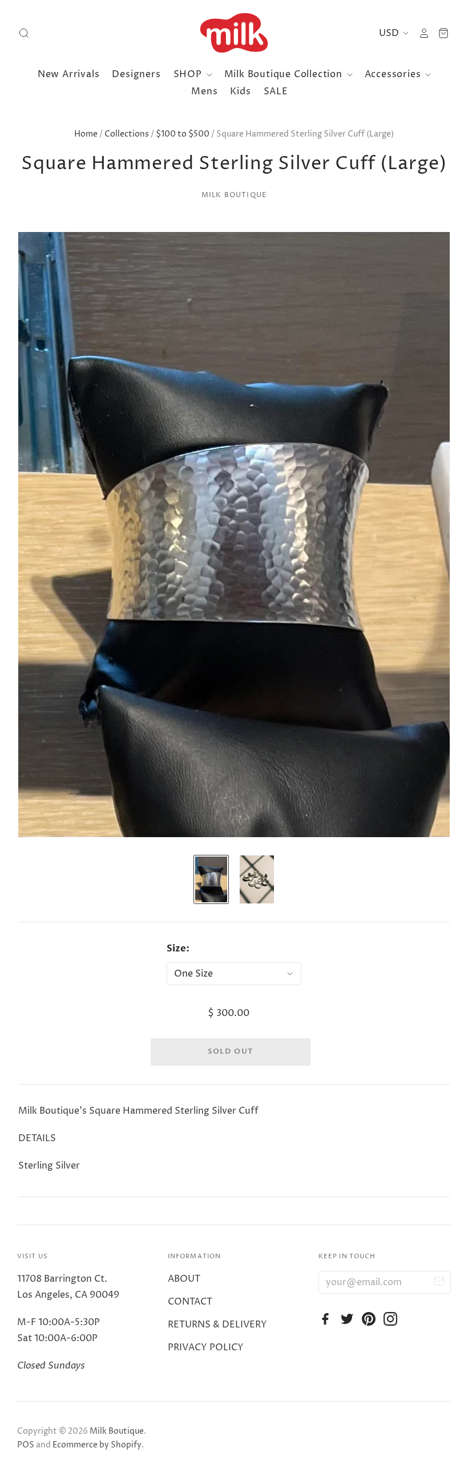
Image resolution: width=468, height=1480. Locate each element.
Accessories (394, 74)
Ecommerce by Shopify (97, 1444)
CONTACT (190, 1301)
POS (25, 1444)
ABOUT (184, 1279)
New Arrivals (69, 74)
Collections (126, 134)
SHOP (189, 74)
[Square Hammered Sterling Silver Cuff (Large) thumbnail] (211, 879)
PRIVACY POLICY (206, 1347)
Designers (136, 74)
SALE (276, 91)
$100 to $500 (182, 134)
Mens (204, 91)
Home (86, 134)
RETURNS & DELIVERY (217, 1324)
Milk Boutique (234, 195)
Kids (240, 91)
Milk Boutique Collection (284, 74)
